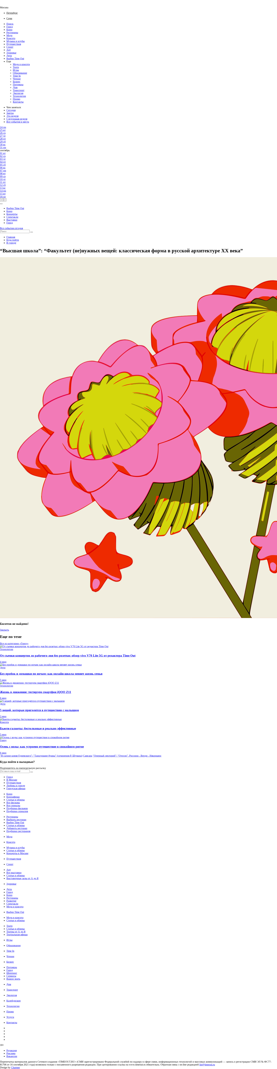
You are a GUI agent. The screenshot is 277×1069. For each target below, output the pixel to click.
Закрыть (4, 629)
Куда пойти (12, 240)
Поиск (9, 23)
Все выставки (13, 872)
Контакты (18, 101)
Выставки (11, 219)
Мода (9, 35)
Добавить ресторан (16, 828)
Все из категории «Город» (14, 643)
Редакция (11, 1050)
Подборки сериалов (17, 811)
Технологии (19, 96)
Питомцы (18, 84)
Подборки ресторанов (18, 831)
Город (9, 26)
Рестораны (12, 32)
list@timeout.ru (207, 1064)
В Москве (11, 779)
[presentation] (1, 199)
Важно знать (13, 978)
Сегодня (11, 110)
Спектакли (12, 217)
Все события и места (17, 121)
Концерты (11, 214)
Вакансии (11, 1056)
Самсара (87, 755)
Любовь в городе (15, 785)
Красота (10, 38)
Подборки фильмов (17, 808)
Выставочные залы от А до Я (22, 878)
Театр (16, 67)
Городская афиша (15, 788)
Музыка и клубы (15, 41)
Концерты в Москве (17, 853)
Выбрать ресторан (16, 819)
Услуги (10, 1017)
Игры (16, 70)
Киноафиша (13, 796)
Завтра (10, 113)
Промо (16, 99)
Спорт (9, 47)
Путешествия (13, 44)
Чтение (17, 78)
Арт (8, 49)
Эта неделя (12, 116)
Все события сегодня (11, 228)
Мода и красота (21, 64)
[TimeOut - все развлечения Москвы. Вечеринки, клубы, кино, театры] (7, 4)
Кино (9, 29)
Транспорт (18, 90)
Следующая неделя (16, 119)
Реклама (10, 1053)
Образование (20, 73)
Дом (15, 87)
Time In (17, 75)
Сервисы (11, 976)
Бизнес (16, 81)
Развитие (11, 900)
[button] (1, 203)
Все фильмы (13, 802)
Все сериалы (13, 805)
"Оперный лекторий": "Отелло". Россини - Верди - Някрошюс (127, 755)
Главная (10, 237)
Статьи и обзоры (15, 799)
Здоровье (11, 52)
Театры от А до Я (15, 931)
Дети (9, 55)
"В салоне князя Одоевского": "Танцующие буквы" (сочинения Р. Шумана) (41, 755)
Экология (18, 93)
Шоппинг (11, 973)
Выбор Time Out (15, 58)
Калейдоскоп (13, 1000)
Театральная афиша (17, 934)
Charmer (15, 1067)
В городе (11, 242)
